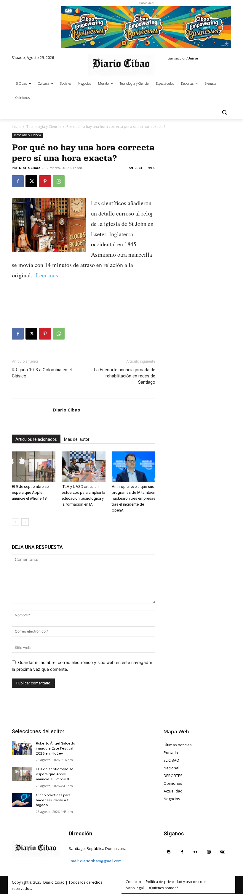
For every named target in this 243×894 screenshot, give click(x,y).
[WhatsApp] (59, 181)
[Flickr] (195, 852)
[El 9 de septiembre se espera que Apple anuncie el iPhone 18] (33, 466)
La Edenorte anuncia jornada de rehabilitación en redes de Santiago (124, 376)
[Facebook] (18, 181)
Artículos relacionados (36, 439)
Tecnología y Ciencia (43, 126)
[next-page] (25, 522)
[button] (224, 112)
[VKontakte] (222, 852)
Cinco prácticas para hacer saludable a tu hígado (53, 800)
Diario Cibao (29, 167)
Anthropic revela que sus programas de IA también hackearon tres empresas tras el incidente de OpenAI (133, 498)
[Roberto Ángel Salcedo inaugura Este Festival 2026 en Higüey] (22, 748)
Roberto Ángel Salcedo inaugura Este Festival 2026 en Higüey (55, 748)
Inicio (16, 126)
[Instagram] (209, 852)
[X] (31, 181)
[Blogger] (169, 852)
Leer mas (46, 275)
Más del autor (76, 439)
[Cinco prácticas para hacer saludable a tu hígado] (22, 800)
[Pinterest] (45, 181)
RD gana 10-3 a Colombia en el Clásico (42, 373)
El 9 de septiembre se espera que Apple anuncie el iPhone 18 (30, 492)
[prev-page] (15, 522)
